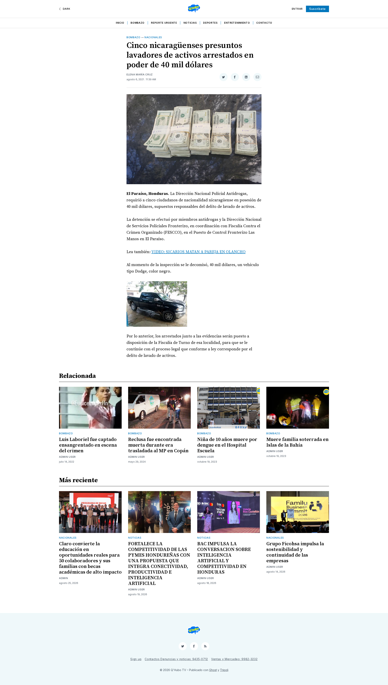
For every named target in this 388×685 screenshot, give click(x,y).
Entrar (297, 8)
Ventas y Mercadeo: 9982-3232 (234, 659)
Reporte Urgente (164, 22)
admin (63, 578)
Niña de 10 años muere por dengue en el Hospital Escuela (227, 445)
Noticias (190, 22)
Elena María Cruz (140, 74)
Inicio (120, 22)
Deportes (210, 22)
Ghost (213, 670)
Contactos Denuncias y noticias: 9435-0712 (176, 659)
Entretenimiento (237, 22)
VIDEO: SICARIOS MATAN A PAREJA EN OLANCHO (198, 252)
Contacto (264, 22)
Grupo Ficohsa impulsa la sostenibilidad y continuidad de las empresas (295, 552)
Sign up (135, 659)
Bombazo (137, 22)
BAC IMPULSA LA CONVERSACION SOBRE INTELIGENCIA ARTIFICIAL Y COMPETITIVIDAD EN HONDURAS (224, 558)
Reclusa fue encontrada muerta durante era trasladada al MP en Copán (158, 445)
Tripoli (224, 670)
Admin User (67, 456)
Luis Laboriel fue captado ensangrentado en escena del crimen (88, 445)
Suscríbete (317, 9)
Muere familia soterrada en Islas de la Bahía (297, 442)
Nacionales (153, 37)
